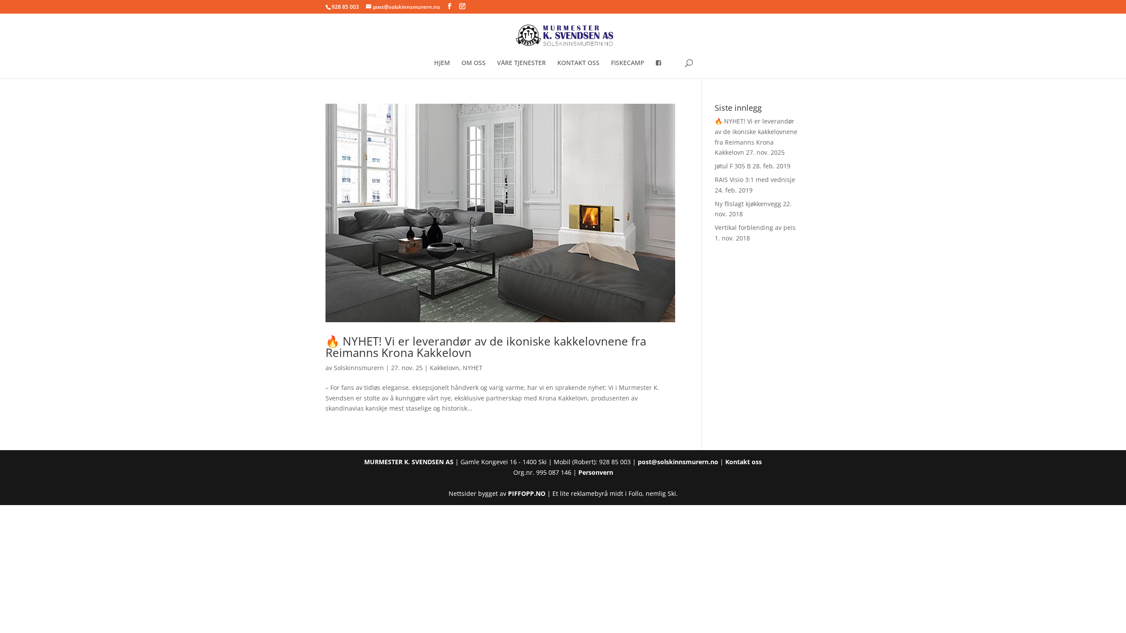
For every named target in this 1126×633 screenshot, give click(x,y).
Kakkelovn (444, 368)
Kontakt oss (743, 462)
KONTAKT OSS (578, 63)
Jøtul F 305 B (733, 166)
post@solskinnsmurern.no (678, 462)
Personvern (595, 472)
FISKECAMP (627, 63)
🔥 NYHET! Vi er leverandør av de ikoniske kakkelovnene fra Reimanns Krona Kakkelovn (485, 346)
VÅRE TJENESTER (521, 63)
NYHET (473, 368)
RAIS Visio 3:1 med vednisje (755, 179)
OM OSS (473, 63)
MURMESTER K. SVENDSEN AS (408, 462)
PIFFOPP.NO (526, 493)
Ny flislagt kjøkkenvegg (748, 204)
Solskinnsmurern (359, 368)
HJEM (442, 63)
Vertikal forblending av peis (755, 227)
